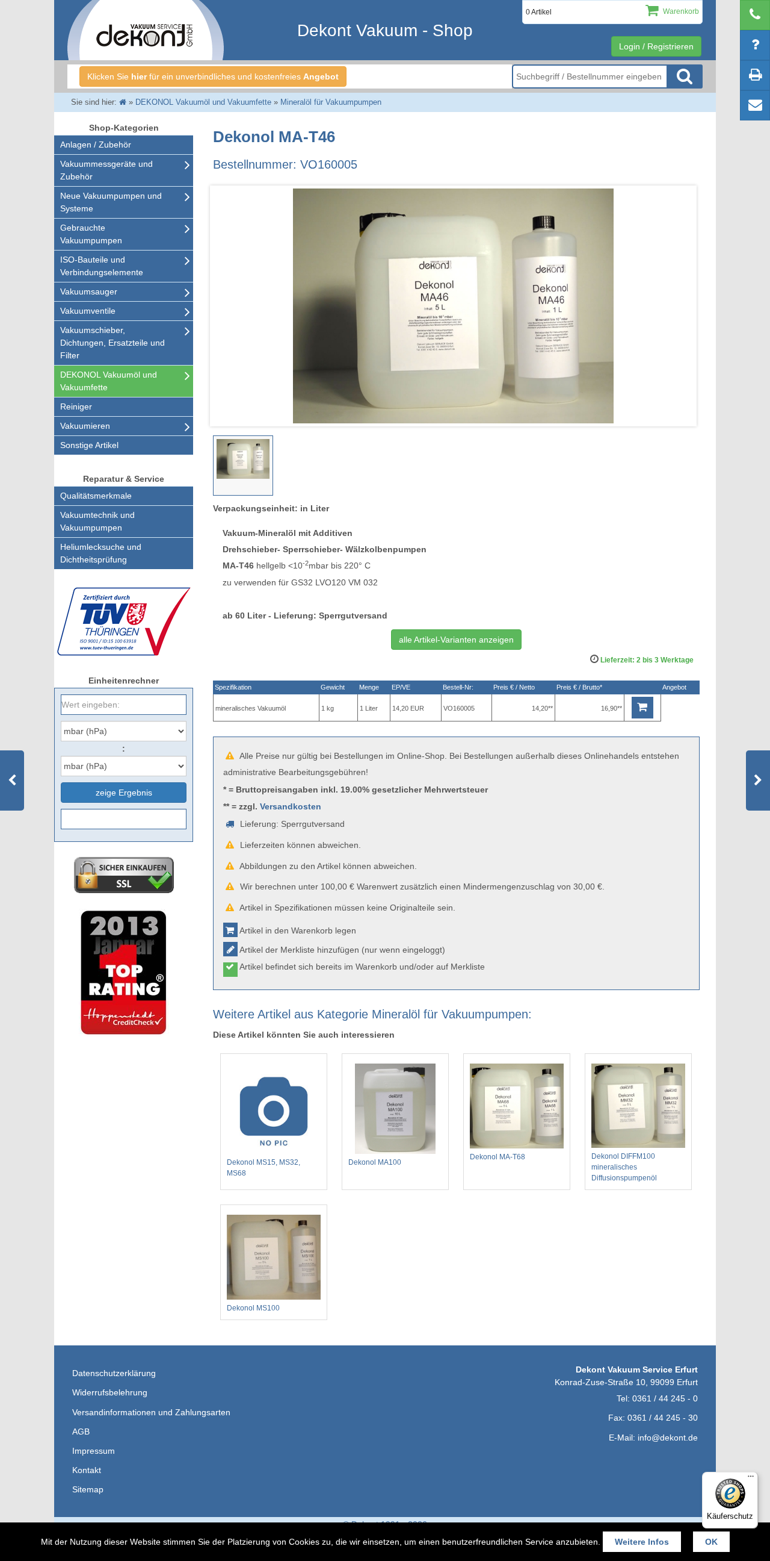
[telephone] (755, 15)
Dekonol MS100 (253, 1308)
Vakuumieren (85, 426)
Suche (685, 76)
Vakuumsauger (88, 291)
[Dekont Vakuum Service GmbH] (145, 30)
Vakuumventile (88, 311)
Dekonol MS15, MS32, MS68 (263, 1167)
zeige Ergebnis (124, 792)
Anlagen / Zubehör (95, 144)
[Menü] (751, 1479)
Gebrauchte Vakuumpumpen (91, 234)
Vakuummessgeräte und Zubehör (106, 170)
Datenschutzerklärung (114, 1373)
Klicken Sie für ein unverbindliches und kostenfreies (213, 76)
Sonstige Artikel (89, 445)
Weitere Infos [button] (642, 1542)
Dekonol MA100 (374, 1162)
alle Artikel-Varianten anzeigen (456, 639)
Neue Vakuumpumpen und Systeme (111, 202)
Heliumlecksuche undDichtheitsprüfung (100, 553)
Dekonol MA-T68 (497, 1157)
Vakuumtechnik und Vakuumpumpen (97, 521)
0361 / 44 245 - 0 (665, 1398)
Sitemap (87, 1489)
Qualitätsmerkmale (96, 495)
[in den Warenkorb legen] (642, 707)
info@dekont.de (668, 1437)
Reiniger (76, 406)
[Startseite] (122, 102)
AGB (81, 1431)
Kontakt (86, 1470)
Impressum (93, 1451)
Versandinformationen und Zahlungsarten (151, 1412)
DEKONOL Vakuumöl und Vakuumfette (108, 381)
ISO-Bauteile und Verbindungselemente (101, 266)
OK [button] (711, 1542)
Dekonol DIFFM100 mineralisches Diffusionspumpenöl (624, 1167)
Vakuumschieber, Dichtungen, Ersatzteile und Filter (112, 342)
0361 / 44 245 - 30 (662, 1417)
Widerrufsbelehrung (109, 1392)
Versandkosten (290, 806)
